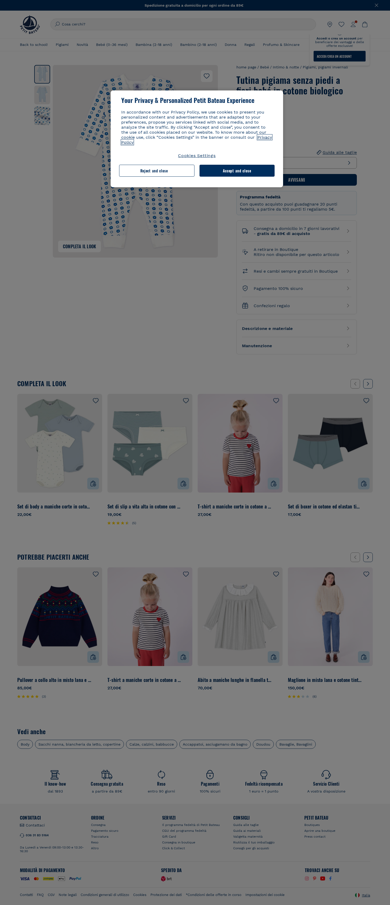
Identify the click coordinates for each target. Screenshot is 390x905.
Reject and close (154, 170)
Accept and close (237, 170)
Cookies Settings (197, 155)
